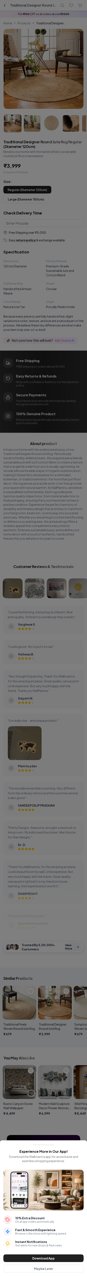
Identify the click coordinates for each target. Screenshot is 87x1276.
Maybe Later (43, 1268)
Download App (43, 1258)
